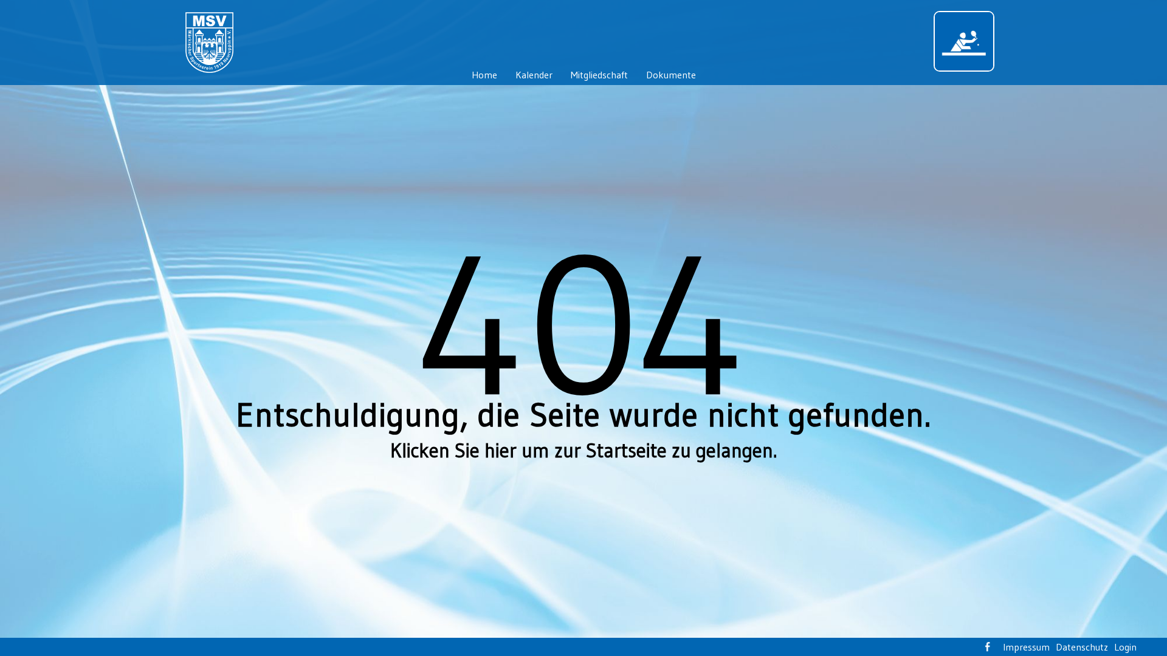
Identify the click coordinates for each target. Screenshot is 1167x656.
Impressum (1026, 647)
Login (1125, 647)
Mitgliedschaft (599, 75)
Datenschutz (1082, 647)
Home (484, 75)
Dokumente (671, 75)
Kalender (534, 75)
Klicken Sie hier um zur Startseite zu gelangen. (583, 451)
